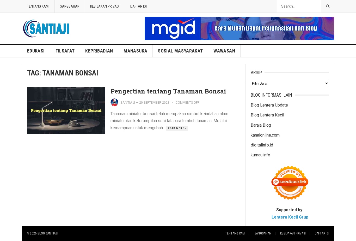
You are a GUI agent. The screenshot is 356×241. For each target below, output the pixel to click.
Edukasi (36, 51)
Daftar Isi (138, 6)
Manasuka (135, 51)
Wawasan (224, 51)
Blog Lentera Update (269, 105)
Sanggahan (69, 6)
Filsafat (65, 51)
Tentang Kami (38, 6)
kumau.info (260, 154)
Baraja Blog (261, 125)
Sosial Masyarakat (180, 51)
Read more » (177, 128)
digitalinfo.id (262, 145)
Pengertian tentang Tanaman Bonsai (168, 91)
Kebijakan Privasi (105, 6)
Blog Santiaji (48, 233)
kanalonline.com (265, 135)
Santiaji (127, 102)
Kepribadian (99, 51)
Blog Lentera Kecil (267, 115)
